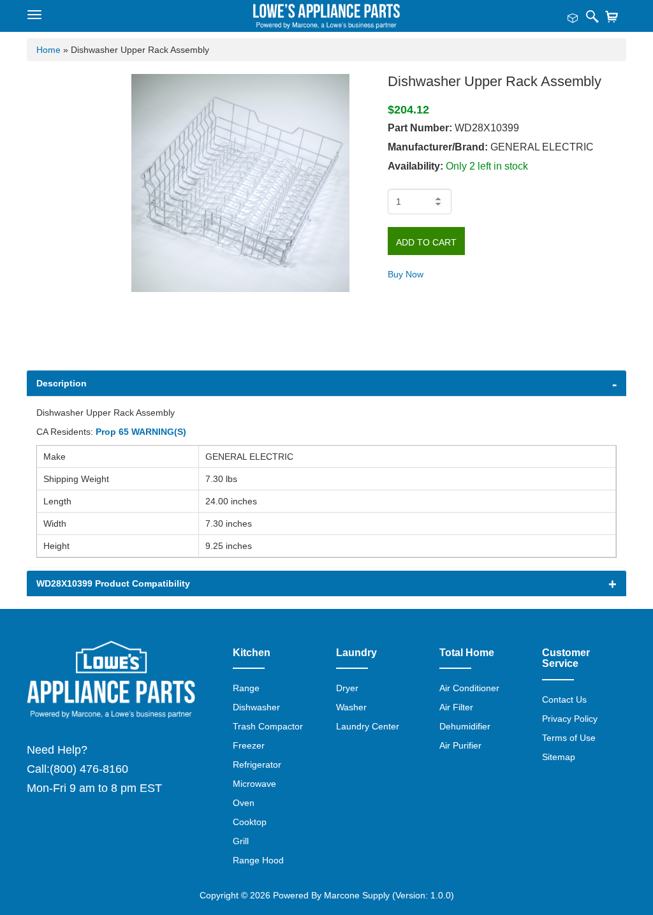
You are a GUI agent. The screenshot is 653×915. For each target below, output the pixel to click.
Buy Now (405, 274)
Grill (241, 841)
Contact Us (564, 699)
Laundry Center (367, 726)
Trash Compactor (268, 726)
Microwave (254, 784)
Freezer (249, 745)
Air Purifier (460, 745)
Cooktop (250, 822)
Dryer (347, 688)
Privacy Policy (570, 719)
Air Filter (456, 707)
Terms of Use (569, 738)
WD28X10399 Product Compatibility (113, 583)
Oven (243, 803)
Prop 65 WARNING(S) (141, 432)
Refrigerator (257, 764)
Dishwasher (256, 707)
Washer (351, 707)
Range (246, 688)
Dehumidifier (464, 726)
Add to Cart (426, 242)
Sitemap (558, 757)
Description (61, 383)
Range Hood (258, 860)
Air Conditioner (469, 688)
